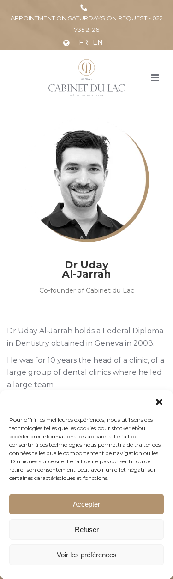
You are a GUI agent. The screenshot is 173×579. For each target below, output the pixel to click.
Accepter (86, 504)
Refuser (87, 529)
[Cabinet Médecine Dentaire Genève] (86, 77)
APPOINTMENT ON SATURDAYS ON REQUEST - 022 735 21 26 (87, 23)
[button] (159, 402)
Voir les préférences (87, 555)
